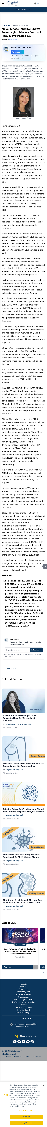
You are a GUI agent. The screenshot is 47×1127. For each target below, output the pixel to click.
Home (8, 1056)
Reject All (26, 1117)
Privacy (23, 1005)
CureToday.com (23, 992)
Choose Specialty (21, 9)
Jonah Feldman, (11, 724)
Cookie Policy (19, 1106)
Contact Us (23, 989)
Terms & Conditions (23, 1007)
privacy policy (8, 656)
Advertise (23, 986)
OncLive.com (23, 997)
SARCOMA (6, 668)
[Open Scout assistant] (35, 3)
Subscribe (35, 650)
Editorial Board (23, 1010)
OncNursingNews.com (23, 999)
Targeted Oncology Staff (14, 770)
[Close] (43, 1085)
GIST (14, 668)
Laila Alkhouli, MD (24, 724)
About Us (23, 984)
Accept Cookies (26, 1123)
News (27, 1056)
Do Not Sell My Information (23, 1002)
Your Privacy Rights (23, 1012)
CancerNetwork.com (23, 994)
